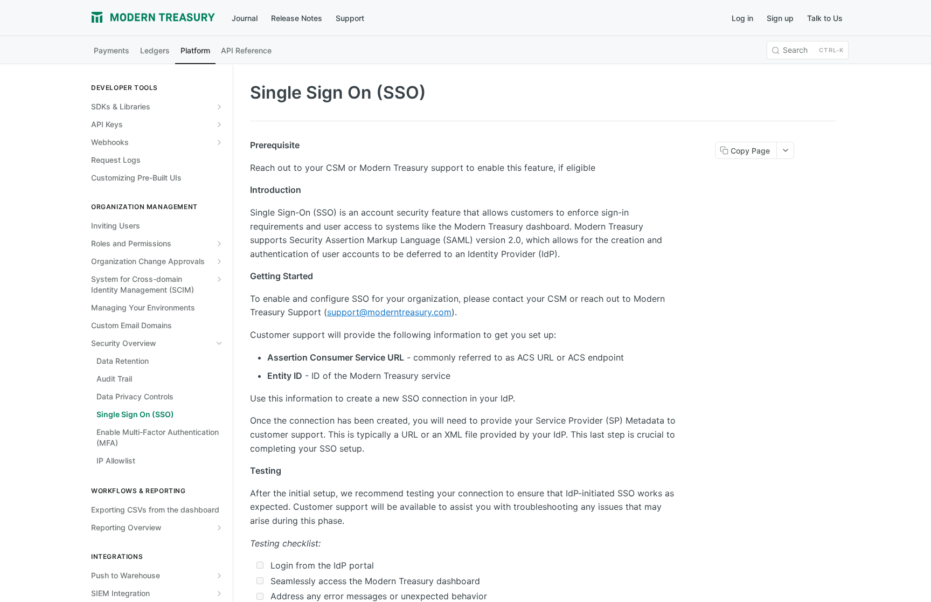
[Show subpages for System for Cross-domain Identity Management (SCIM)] (219, 279)
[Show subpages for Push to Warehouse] (219, 575)
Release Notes (296, 18)
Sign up (780, 18)
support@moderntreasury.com (389, 312)
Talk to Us (825, 18)
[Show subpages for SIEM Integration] (219, 593)
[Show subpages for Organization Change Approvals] (219, 261)
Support (350, 18)
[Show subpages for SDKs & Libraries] (219, 106)
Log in (742, 18)
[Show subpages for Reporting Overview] (219, 527)
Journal (245, 18)
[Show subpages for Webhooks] (219, 142)
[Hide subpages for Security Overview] (219, 343)
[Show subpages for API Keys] (219, 124)
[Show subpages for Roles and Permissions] (219, 243)
